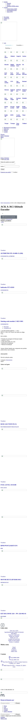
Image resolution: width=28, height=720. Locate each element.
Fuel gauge (4, 487)
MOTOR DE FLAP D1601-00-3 (11, 579)
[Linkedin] (11, 625)
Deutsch (9, 3)
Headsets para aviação (12, 426)
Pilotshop (3, 426)
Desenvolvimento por (7, 700)
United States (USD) (12, 9)
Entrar (2, 169)
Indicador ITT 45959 (7, 287)
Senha (3, 166)
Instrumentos (7, 203)
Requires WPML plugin (13, 6)
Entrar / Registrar (8, 711)
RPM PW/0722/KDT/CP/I (9, 545)
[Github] (15, 625)
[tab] (9, 45)
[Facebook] (7, 625)
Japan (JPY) (10, 11)
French (8, 4)
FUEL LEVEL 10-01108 (8, 485)
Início (2, 203)
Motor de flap (4, 582)
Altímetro (11, 256)
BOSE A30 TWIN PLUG (9, 424)
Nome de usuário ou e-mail (8, 162)
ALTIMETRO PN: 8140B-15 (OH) (12, 253)
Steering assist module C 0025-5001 (12, 321)
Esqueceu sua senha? (6, 172)
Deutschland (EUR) (12, 10)
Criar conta (6, 159)
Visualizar (3, 250)
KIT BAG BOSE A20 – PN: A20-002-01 (13, 613)
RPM (2, 548)
